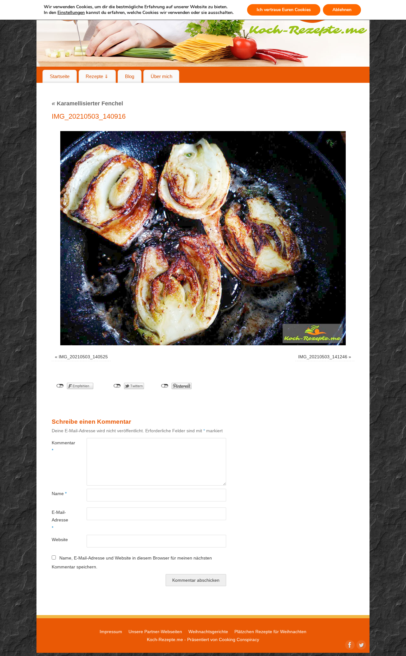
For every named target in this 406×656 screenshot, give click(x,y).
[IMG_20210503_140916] (203, 238)
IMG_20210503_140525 (83, 356)
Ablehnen (341, 10)
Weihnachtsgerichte (208, 631)
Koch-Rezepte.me (165, 639)
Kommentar (60, 446)
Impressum (111, 631)
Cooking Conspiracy (239, 639)
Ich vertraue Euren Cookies (284, 10)
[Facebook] (349, 644)
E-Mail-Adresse (60, 520)
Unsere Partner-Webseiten (155, 631)
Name (59, 493)
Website (60, 539)
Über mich (161, 76)
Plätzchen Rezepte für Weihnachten (270, 631)
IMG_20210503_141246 (322, 356)
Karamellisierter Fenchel (87, 103)
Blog (129, 76)
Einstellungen (71, 13)
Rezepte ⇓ (97, 76)
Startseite (59, 76)
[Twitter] (361, 644)
